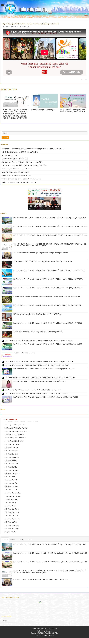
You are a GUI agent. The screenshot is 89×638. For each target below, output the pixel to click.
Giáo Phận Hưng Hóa (12, 451)
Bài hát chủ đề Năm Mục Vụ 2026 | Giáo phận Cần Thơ (20, 152)
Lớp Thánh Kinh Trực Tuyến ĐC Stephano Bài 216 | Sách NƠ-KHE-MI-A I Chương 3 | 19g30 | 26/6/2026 (47, 344)
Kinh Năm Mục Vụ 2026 (9, 155)
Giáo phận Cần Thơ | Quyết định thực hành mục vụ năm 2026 (22, 162)
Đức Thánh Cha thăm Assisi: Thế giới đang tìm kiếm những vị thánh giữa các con (40, 253)
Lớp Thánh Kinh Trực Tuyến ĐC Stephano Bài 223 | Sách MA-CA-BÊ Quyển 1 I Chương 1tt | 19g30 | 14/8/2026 (50, 235)
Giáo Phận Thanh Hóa (12, 473)
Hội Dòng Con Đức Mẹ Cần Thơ (15, 425)
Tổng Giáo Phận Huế (11, 480)
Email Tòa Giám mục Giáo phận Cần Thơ (15, 172)
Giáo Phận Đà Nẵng (11, 483)
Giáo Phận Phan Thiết (12, 512)
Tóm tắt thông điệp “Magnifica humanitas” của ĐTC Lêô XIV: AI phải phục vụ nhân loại (34, 390)
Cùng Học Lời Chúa (11, 532)
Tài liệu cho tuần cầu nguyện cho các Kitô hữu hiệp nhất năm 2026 (72, 111)
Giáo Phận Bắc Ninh (11, 454)
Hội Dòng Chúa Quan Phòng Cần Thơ (17, 431)
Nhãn (30, 540)
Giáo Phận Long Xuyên (12, 525)
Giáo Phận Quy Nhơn (11, 486)
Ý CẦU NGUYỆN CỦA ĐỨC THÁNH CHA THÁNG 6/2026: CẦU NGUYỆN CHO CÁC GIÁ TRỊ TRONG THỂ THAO (40, 377)
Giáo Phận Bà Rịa (10, 503)
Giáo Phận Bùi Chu (11, 467)
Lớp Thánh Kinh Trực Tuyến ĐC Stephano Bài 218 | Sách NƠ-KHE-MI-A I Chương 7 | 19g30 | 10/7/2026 (47, 323)
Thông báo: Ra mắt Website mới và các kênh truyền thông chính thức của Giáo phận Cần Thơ (33, 149)
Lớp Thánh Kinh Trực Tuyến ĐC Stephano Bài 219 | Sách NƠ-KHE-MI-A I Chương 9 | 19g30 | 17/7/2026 (47, 305)
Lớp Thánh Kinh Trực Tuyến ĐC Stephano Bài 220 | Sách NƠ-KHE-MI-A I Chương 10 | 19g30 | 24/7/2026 (48, 288)
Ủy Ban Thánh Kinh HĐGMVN (14, 441)
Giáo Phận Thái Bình (11, 464)
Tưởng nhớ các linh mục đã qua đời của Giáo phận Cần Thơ (21, 179)
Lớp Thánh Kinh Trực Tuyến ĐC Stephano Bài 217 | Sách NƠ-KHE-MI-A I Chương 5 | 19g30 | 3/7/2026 (38, 340)
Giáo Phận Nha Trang (12, 509)
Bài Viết (7, 26)
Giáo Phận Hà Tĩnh (11, 460)
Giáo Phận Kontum (11, 490)
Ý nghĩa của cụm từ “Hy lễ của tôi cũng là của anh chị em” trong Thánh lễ (37, 332)
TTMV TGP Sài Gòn (11, 499)
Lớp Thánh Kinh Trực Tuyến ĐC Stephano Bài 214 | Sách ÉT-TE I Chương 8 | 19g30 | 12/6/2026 (36, 365)
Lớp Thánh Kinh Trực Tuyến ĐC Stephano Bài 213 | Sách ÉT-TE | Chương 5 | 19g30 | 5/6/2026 (44, 369)
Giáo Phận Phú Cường (12, 519)
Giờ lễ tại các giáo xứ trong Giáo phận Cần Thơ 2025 (19, 182)
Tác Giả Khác (14, 26)
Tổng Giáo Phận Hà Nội (12, 444)
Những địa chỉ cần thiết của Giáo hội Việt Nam (17, 175)
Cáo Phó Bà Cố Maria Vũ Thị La (23, 353)
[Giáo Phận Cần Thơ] (44, 9)
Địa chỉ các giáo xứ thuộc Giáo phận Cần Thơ (16, 169)
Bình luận (22, 540)
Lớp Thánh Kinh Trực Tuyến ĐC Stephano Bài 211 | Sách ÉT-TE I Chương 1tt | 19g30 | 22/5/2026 (45, 397)
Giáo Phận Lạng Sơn (11, 447)
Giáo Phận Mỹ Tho (11, 522)
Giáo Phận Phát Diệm (12, 470)
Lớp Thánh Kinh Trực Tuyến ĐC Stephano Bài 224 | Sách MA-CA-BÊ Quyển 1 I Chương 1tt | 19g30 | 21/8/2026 (50, 226)
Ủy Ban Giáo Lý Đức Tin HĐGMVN (15, 438)
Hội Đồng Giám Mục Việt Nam (14, 434)
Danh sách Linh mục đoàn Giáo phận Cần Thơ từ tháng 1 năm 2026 (24, 165)
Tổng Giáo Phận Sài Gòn (13, 496)
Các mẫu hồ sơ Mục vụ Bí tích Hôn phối (15, 159)
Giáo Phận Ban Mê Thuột (13, 493)
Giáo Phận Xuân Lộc (11, 515)
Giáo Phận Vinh (10, 477)
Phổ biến (13, 540)
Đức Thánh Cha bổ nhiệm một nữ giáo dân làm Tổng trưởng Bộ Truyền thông (39, 381)
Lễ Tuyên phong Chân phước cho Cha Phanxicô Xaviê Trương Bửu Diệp (37, 314)
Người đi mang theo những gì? (42, 110)
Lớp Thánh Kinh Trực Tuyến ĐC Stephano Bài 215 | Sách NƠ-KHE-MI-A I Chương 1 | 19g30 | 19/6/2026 (39, 361)
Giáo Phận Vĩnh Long (12, 528)
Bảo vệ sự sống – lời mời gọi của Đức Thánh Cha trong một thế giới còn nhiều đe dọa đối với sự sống (47, 296)
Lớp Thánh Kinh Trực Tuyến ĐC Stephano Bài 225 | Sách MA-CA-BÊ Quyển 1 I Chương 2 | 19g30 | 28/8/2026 (49, 218)
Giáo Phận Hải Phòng (12, 457)
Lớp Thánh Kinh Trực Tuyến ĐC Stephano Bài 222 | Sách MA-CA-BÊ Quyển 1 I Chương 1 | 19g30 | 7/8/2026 (49, 270)
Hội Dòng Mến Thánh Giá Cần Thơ (16, 428)
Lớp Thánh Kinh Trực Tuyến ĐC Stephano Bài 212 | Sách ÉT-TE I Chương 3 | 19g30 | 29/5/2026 (36, 393)
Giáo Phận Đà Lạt (10, 506)
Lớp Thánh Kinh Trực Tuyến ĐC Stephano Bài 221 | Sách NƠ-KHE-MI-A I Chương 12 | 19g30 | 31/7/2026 (48, 279)
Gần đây (5, 540)
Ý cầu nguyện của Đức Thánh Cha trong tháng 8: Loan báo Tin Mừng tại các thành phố (42, 261)
